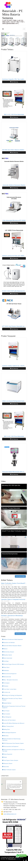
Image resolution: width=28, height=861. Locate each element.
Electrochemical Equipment (9, 673)
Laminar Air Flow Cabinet (9, 720)
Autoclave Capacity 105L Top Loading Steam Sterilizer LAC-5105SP (14, 79)
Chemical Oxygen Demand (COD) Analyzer (13, 664)
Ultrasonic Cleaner (7, 763)
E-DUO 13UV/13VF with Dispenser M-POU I (14, 291)
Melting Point (6, 729)
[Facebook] (23, 860)
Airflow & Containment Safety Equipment (13, 639)
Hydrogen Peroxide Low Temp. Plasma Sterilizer (12, 699)
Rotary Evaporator (7, 754)
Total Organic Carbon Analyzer (10, 760)
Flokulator (5, 686)
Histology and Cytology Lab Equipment (12, 695)
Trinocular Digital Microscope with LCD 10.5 (14, 471)
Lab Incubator (6, 714)
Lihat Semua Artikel (20, 633)
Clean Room (6, 667)
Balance (5, 648)
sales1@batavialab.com (10, 814)
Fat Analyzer (6, 683)
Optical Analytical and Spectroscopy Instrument (11, 739)
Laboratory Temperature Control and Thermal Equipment (13, 706)
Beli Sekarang (14, 82)
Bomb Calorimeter (7, 658)
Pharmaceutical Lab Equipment (10, 746)
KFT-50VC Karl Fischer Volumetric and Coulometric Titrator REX (14, 326)
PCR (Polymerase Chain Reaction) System (13, 743)
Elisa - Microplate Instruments (10, 680)
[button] (14, 791)
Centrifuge (6, 661)
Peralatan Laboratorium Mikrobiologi (12, 615)
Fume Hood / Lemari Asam (9, 689)
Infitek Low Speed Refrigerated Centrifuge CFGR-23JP (14, 401)
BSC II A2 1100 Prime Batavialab (14, 114)
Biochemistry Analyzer (8, 652)
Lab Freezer (6, 710)
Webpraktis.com (12, 859)
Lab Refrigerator (7, 717)
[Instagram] (26, 860)
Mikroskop (5, 735)
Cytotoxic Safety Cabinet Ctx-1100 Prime (14, 365)
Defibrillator (6, 670)
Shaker (5, 757)
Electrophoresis (7, 676)
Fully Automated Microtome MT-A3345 (14, 220)
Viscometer (6, 766)
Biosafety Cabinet (7, 655)
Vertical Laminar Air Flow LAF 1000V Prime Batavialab (14, 255)
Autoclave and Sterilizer (9, 642)
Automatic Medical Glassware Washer (14, 185)
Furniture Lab (6, 692)
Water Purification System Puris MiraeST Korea (14, 583)
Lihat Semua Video (20, 576)
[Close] (20, 782)
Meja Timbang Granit (8, 726)
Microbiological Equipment (9, 732)
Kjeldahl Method (7, 703)
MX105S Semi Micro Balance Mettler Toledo (14, 149)
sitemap (18, 859)
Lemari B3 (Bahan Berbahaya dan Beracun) (13, 723)
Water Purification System (9, 769)
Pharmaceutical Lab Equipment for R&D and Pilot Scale (13, 750)
